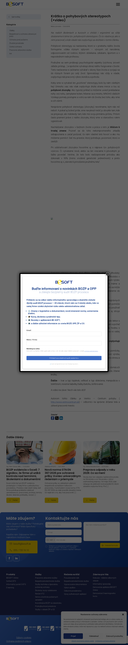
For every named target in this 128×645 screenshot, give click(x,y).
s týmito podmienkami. (91, 351)
